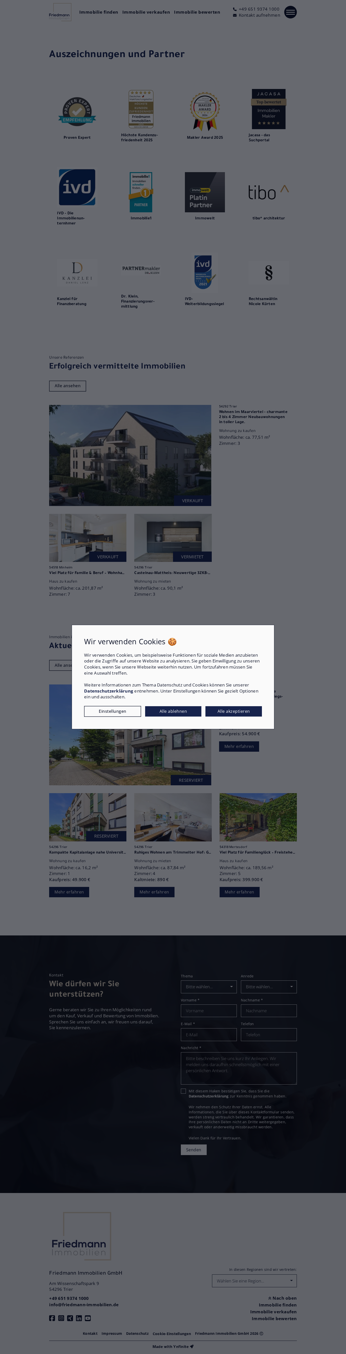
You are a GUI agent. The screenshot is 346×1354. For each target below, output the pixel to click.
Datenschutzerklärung (108, 691)
